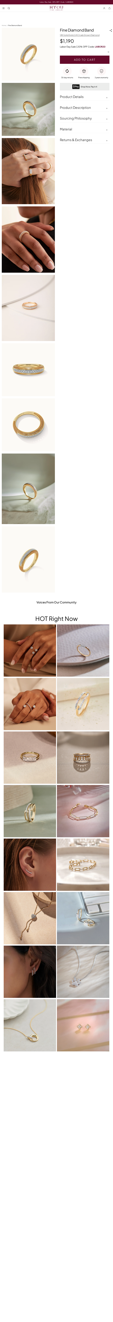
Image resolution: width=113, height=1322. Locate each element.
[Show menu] (4, 8)
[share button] (111, 30)
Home (4, 25)
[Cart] (109, 8)
